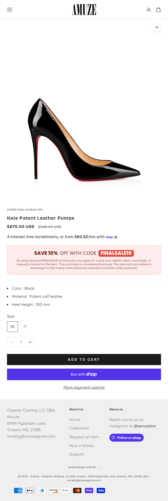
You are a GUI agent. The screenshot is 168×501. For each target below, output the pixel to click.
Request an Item (84, 436)
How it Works (81, 445)
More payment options (84, 387)
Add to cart (84, 359)
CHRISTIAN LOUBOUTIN (25, 209)
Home (74, 419)
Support (76, 454)
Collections (79, 428)
